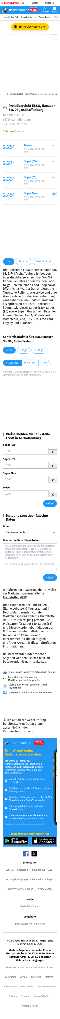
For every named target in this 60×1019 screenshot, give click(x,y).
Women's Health (30, 1005)
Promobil (25, 996)
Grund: (7, 526)
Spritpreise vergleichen (32, 26)
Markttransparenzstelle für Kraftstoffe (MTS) (23, 595)
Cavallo (24, 977)
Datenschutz (38, 869)
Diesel (6, 487)
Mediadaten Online (30, 906)
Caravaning (10, 977)
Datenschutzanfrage (42, 879)
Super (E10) (9, 444)
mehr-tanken (10, 986)
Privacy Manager (45, 889)
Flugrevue (36, 977)
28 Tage (38, 350)
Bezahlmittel (43, 261)
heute (9, 350)
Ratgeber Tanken (28, 17)
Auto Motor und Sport (31, 967)
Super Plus (9, 473)
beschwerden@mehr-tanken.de (24, 661)
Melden (50, 503)
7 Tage (23, 350)
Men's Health (27, 986)
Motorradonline (46, 986)
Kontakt (10, 869)
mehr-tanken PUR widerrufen (30, 923)
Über (9, 261)
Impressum (22, 869)
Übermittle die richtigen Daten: (21, 540)
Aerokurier (11, 967)
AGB (50, 869)
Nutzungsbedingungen (17, 879)
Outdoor (12, 996)
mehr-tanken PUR (10, 17)
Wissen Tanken (45, 17)
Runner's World (41, 996)
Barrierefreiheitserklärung (20, 889)
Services (23, 261)
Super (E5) (9, 459)
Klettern (49, 977)
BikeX (49, 967)
